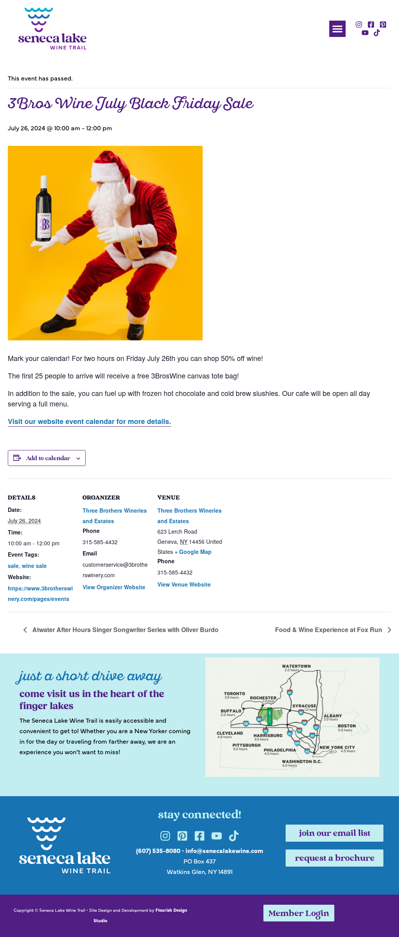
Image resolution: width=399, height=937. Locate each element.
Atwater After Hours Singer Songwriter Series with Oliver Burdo (125, 629)
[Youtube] (365, 33)
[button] (337, 29)
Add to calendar (48, 458)
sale (13, 565)
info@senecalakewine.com (224, 850)
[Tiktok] (377, 33)
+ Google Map (193, 551)
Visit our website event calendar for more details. (89, 421)
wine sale (34, 565)
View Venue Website (184, 584)
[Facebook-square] (371, 24)
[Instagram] (359, 24)
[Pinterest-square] (383, 24)
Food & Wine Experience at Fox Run (329, 629)
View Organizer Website (114, 587)
